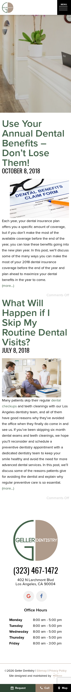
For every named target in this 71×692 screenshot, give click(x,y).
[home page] (7, 7)
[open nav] (64, 7)
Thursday (16, 637)
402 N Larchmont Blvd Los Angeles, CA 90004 (35, 582)
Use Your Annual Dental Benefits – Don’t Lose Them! (33, 143)
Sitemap (41, 671)
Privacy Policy (57, 671)
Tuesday (16, 625)
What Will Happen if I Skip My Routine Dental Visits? (34, 322)
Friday (14, 643)
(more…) (8, 285)
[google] (28, 596)
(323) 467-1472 (35, 570)
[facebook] (41, 596)
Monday (15, 619)
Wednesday (18, 631)
